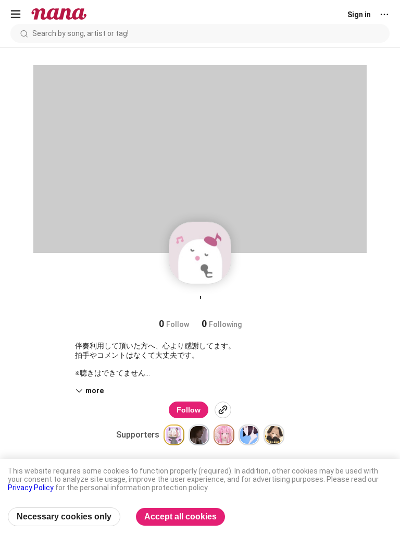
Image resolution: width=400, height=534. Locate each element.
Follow (189, 410)
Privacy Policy (31, 487)
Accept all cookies (180, 516)
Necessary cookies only (64, 516)
